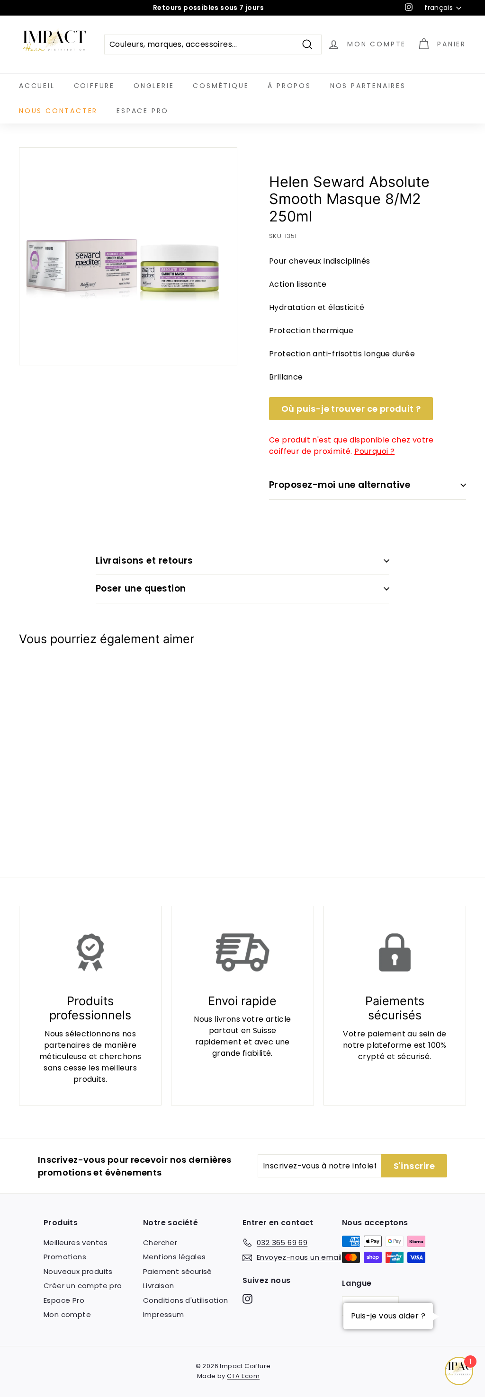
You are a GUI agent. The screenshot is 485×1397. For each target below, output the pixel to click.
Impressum (163, 1314)
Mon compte (67, 1314)
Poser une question (141, 588)
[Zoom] (128, 256)
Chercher (160, 1242)
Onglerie (154, 85)
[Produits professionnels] (90, 952)
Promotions (65, 1257)
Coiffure (94, 85)
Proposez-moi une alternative (339, 484)
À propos (289, 85)
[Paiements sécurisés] (394, 952)
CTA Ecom (243, 1375)
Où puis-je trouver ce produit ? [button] (351, 409)
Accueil (37, 85)
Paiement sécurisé (177, 1271)
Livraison (158, 1286)
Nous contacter (58, 110)
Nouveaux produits (78, 1271)
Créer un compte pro (83, 1286)
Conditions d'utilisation (185, 1300)
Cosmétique (221, 85)
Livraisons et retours (144, 560)
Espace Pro (143, 110)
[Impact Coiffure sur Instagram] (247, 1298)
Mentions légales (174, 1257)
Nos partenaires (368, 85)
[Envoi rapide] (242, 952)
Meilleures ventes (76, 1242)
